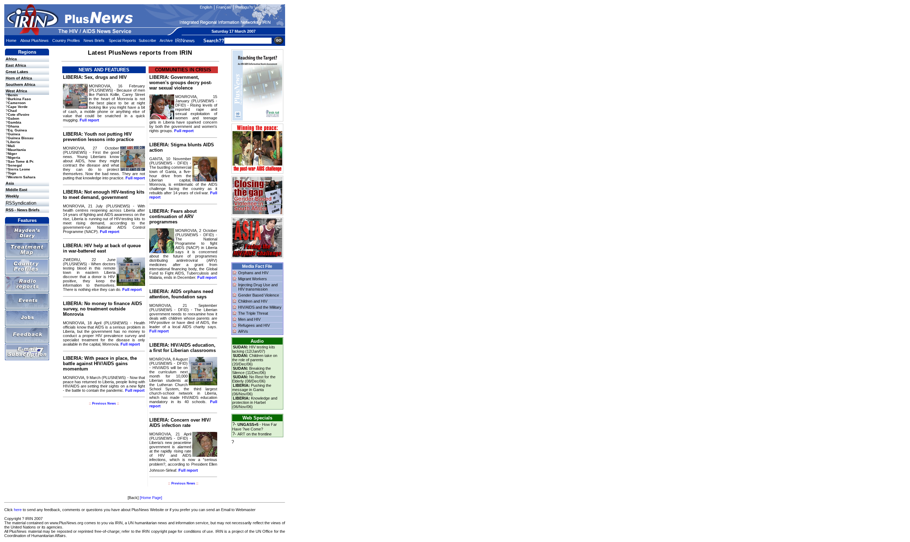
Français (223, 7)
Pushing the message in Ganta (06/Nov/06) (251, 389)
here (18, 510)
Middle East (16, 190)
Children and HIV (252, 301)
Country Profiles (66, 40)
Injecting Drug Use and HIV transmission (258, 287)
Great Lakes (17, 72)
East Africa (16, 65)
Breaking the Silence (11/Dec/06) (251, 370)
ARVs (243, 331)
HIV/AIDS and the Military (260, 307)
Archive (166, 40)
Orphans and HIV (253, 273)
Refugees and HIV (254, 325)
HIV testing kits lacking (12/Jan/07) (253, 349)
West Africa (16, 91)
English (206, 7)
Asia (10, 183)
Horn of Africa (19, 78)
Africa (11, 59)
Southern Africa (20, 84)
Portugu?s (244, 7)
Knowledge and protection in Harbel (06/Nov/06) (254, 402)
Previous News (104, 403)
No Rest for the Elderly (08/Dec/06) (253, 379)
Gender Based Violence (258, 295)
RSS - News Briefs (22, 210)
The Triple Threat (253, 313)
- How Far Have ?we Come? (254, 426)
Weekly (12, 196)
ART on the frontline (254, 434)
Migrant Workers (252, 279)
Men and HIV (249, 319)
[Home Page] (151, 497)
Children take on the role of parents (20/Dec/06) (254, 359)
